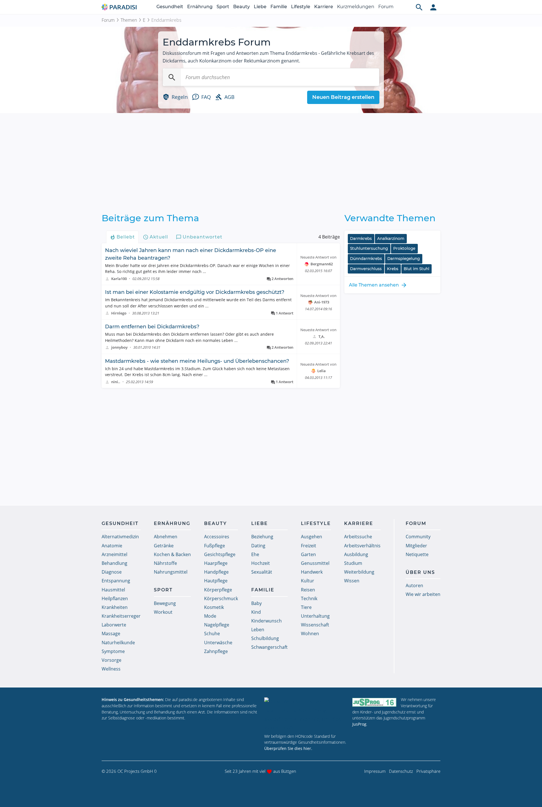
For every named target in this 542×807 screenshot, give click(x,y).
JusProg (359, 724)
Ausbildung (356, 554)
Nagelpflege (216, 625)
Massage (111, 633)
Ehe (255, 554)
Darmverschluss (366, 268)
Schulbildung (265, 638)
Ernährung (200, 6)
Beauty (241, 6)
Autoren (414, 585)
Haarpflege (216, 563)
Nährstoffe (165, 563)
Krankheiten (115, 607)
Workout (163, 612)
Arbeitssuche (358, 536)
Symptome (113, 651)
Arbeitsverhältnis (362, 546)
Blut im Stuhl (416, 268)
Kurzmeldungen (355, 6)
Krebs (392, 268)
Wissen (351, 581)
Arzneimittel (114, 554)
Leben (257, 629)
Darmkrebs (361, 238)
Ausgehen (311, 536)
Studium (353, 563)
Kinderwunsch (266, 621)
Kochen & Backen (172, 554)
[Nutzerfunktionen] (433, 7)
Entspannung (116, 581)
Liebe (260, 6)
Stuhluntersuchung (369, 248)
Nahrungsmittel (170, 572)
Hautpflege (216, 581)
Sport (223, 6)
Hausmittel (113, 590)
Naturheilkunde (118, 642)
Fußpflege (214, 546)
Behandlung (114, 563)
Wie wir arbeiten (423, 594)
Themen (129, 20)
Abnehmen (165, 536)
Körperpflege (218, 590)
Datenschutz (401, 771)
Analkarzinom (390, 238)
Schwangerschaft (269, 647)
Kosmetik (214, 607)
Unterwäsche (218, 642)
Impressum (375, 771)
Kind (256, 612)
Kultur (307, 581)
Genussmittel (315, 563)
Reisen (308, 590)
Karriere (323, 6)
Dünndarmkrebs (366, 258)
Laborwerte (114, 625)
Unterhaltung (315, 616)
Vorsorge (111, 660)
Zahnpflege (216, 651)
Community (418, 536)
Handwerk (312, 572)
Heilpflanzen (115, 598)
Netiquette (417, 554)
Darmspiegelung (403, 258)
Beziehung (262, 536)
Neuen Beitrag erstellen (343, 97)
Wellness (111, 669)
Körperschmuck (221, 598)
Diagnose (112, 572)
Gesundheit (169, 6)
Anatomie (112, 546)
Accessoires (216, 536)
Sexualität (261, 572)
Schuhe (212, 633)
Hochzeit (260, 563)
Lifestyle (300, 6)
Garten (308, 554)
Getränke (164, 546)
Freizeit (308, 546)
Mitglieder (416, 546)
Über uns (420, 572)
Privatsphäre (428, 771)
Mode (210, 616)
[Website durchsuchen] (419, 7)
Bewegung (165, 603)
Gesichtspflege (219, 554)
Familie (278, 6)
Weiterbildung (359, 572)
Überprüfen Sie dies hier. (288, 748)
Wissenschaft (315, 625)
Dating (258, 546)
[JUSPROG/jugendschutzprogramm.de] (374, 702)
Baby (256, 603)
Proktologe (404, 248)
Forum (386, 6)
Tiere (306, 607)
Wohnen (310, 633)
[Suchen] (172, 77)
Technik (309, 598)
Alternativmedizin (120, 536)
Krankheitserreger (121, 616)
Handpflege (216, 572)
